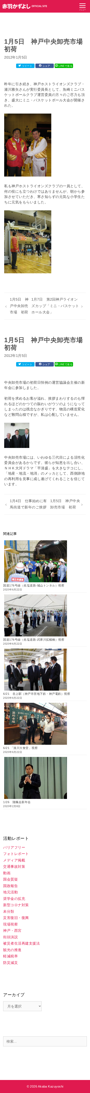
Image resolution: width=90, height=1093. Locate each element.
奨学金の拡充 (14, 899)
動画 (6, 873)
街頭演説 (10, 937)
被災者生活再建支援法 (21, 943)
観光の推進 (12, 950)
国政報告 (10, 886)
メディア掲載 (14, 860)
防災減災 (10, 963)
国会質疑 (10, 879)
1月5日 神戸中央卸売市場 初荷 (19, 305)
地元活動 (10, 892)
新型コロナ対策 (16, 905)
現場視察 (10, 924)
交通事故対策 (14, 867)
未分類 (8, 912)
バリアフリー (14, 848)
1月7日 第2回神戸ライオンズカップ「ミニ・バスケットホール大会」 (55, 305)
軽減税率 (10, 956)
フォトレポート (16, 854)
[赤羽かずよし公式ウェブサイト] (25, 6)
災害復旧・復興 (16, 918)
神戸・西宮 (12, 931)
